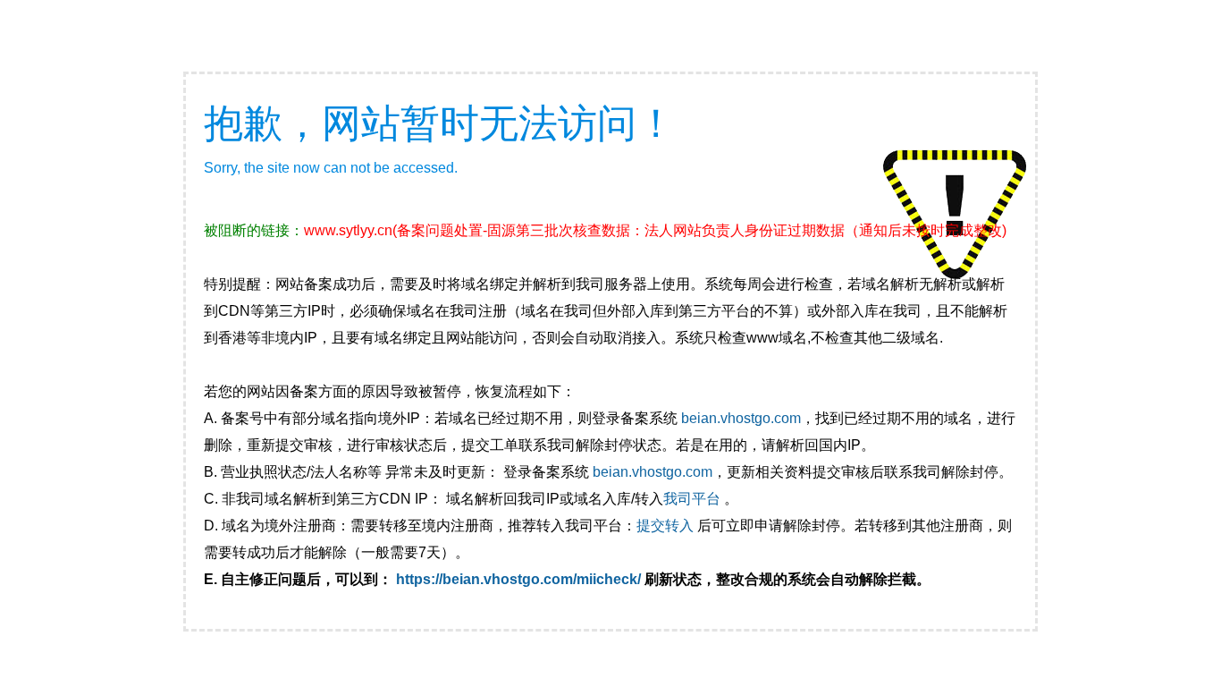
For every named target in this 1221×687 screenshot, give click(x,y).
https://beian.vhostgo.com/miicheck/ (518, 579)
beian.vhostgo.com (741, 418)
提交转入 (665, 525)
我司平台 (693, 498)
